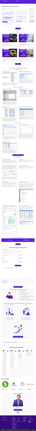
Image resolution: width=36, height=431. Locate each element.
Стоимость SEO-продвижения (5, 261)
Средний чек (3, 258)
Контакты (18, 420)
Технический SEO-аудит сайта (5, 71)
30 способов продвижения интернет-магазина (25, 421)
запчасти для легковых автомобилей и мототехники (28, 57)
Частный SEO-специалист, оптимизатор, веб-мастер (20, 421)
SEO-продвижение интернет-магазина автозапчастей (14, 428)
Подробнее (4, 45)
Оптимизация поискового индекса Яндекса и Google (25, 71)
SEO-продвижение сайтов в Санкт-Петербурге (14, 424)
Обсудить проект (18, 28)
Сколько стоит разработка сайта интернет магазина (25, 419)
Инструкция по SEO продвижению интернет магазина (25, 418)
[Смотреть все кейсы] (18, 63)
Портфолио (19, 417)
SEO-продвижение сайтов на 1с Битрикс (14, 426)
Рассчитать (18, 265)
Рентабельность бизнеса (21, 258)
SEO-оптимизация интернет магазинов (14, 419)
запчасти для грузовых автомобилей (10, 57)
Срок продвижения (20, 261)
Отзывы (18, 418)
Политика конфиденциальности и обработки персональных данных (5, 419)
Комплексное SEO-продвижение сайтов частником (14, 418)
